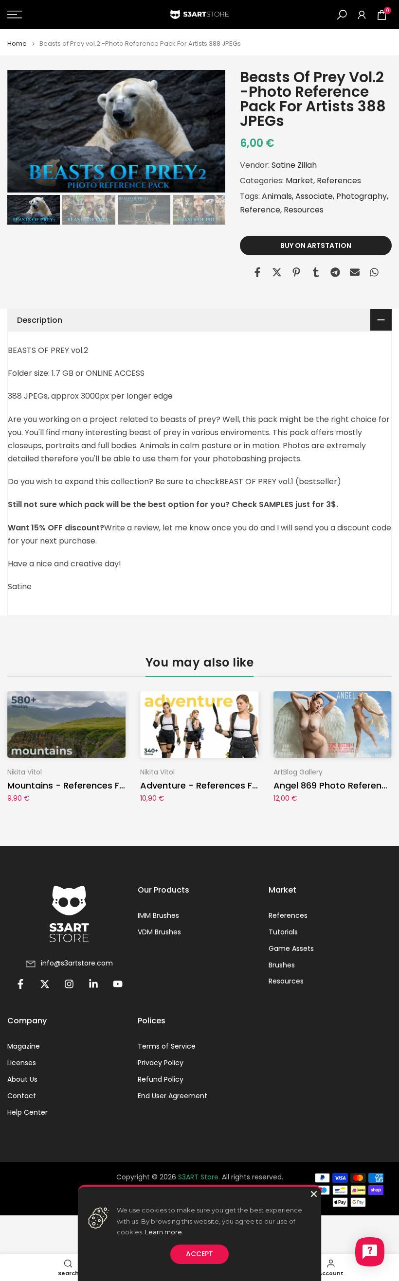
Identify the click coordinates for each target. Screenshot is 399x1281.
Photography (361, 196)
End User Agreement (172, 1096)
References (339, 180)
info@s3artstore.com (77, 963)
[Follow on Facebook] (20, 984)
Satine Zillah (294, 165)
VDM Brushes (159, 932)
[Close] (314, 1194)
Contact (21, 1096)
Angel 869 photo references (335, 785)
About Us (22, 1079)
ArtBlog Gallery (298, 772)
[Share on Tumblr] (316, 272)
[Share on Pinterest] (296, 272)
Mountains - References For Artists (83, 785)
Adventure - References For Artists (216, 785)
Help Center (27, 1112)
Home (17, 43)
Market (299, 180)
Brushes (282, 965)
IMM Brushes (158, 915)
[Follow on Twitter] (45, 984)
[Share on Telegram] (335, 272)
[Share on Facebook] (257, 272)
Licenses (21, 1063)
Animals (277, 196)
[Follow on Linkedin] (93, 984)
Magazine (23, 1046)
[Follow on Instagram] (69, 984)
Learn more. (164, 1232)
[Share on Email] (355, 272)
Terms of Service (167, 1046)
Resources (304, 209)
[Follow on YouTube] (118, 984)
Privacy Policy (160, 1063)
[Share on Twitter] (277, 272)
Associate (314, 196)
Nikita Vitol (24, 772)
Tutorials (283, 932)
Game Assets (291, 948)
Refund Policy (160, 1079)
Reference (260, 209)
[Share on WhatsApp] (374, 272)
